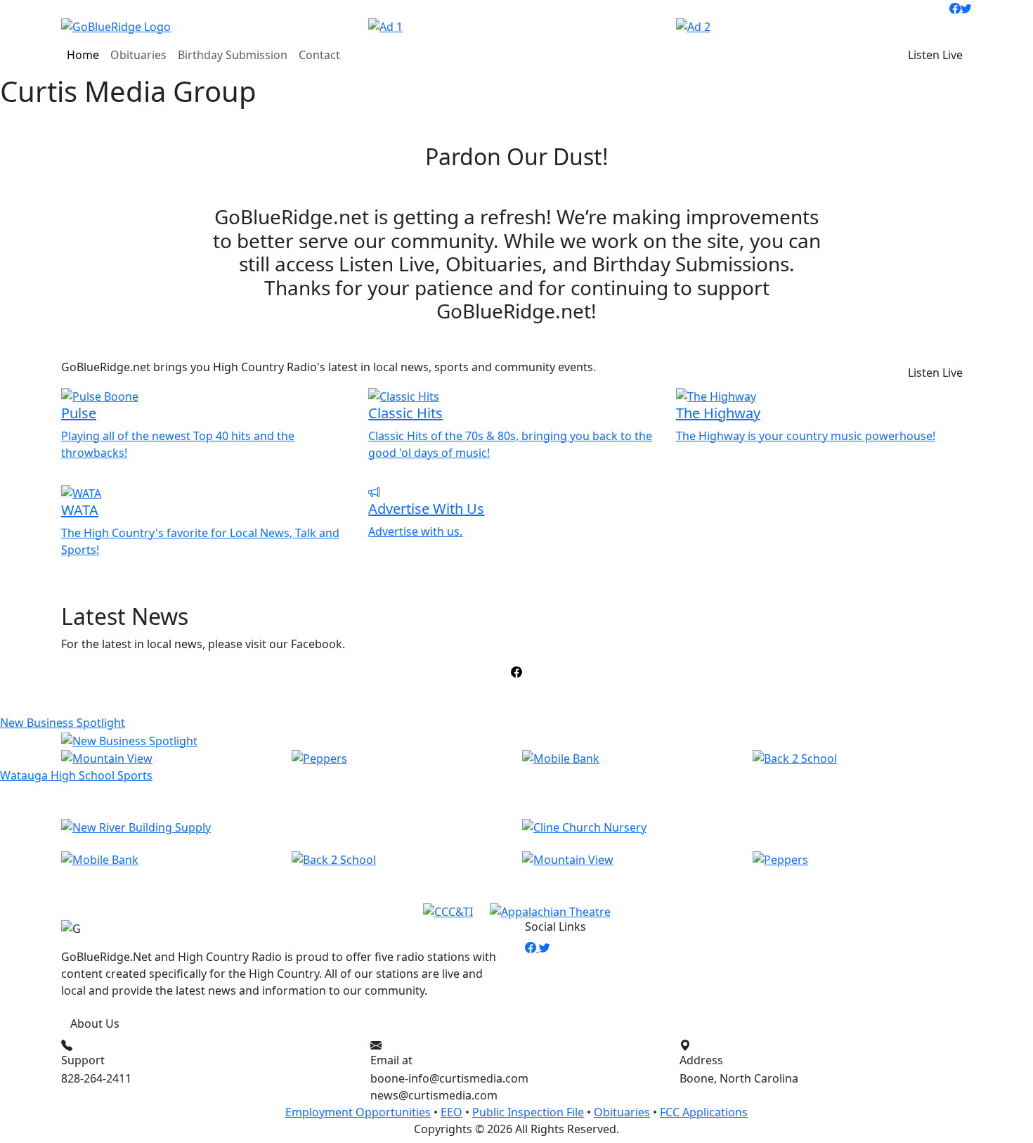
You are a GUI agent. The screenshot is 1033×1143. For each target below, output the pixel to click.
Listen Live (935, 55)
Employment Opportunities (358, 1112)
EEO (451, 1112)
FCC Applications (704, 1112)
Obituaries (138, 55)
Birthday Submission (232, 55)
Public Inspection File (528, 1112)
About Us (94, 1023)
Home (83, 55)
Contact (319, 55)
